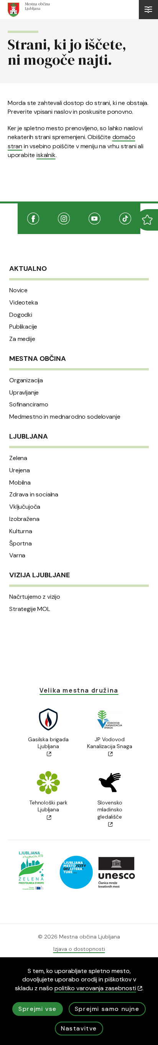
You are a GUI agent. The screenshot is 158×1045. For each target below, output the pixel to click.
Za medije (22, 339)
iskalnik (45, 155)
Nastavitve (79, 1028)
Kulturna (20, 531)
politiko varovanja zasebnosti (95, 988)
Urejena (19, 470)
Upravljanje (24, 392)
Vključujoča (24, 507)
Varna (17, 555)
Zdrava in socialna (33, 494)
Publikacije (23, 327)
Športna (20, 543)
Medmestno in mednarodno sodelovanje (64, 417)
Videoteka (23, 302)
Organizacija (26, 380)
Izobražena (24, 519)
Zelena (18, 458)
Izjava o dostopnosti (79, 948)
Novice (18, 290)
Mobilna (20, 482)
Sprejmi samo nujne (107, 1009)
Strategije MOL (29, 609)
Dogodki (20, 315)
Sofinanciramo (28, 404)
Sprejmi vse (37, 1009)
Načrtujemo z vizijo (34, 597)
